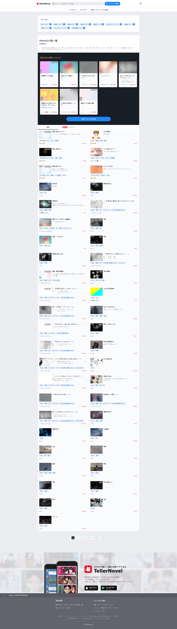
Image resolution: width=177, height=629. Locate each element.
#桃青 (58, 24)
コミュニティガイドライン (82, 616)
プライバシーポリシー (99, 618)
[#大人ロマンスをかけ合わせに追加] (121, 24)
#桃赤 (84, 24)
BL (94, 611)
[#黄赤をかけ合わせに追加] (77, 24)
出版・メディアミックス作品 (63, 608)
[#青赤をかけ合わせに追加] (51, 27)
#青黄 (97, 24)
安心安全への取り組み (93, 616)
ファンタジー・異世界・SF (100, 608)
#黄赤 (71, 24)
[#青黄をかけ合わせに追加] (103, 24)
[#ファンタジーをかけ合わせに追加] (69, 27)
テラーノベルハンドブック (69, 616)
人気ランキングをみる (88, 119)
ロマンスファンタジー (108, 604)
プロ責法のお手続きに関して (87, 618)
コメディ (103, 611)
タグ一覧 (66, 604)
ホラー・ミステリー (114, 608)
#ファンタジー (60, 28)
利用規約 (61, 616)
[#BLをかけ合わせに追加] (51, 24)
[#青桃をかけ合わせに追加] (134, 24)
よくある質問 (115, 616)
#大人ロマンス (112, 24)
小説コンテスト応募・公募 (76, 604)
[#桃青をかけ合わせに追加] (64, 24)
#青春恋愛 (77, 28)
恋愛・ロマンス (97, 604)
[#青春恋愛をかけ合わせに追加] (84, 27)
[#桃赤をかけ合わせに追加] (90, 24)
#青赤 (44, 28)
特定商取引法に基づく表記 (105, 616)
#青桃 (128, 24)
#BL (44, 24)
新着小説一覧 (59, 604)
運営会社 (107, 618)
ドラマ (98, 611)
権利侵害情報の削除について (74, 618)
